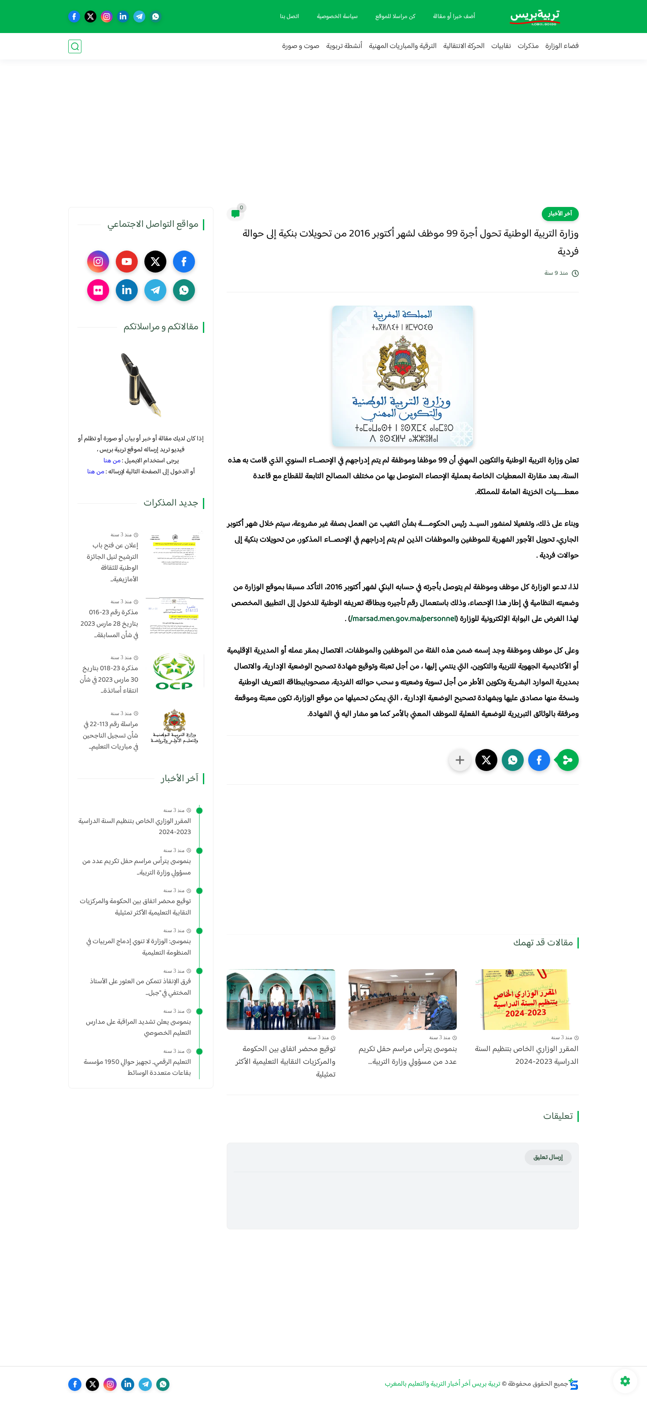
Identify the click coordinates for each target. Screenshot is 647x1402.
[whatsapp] (156, 16)
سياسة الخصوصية (337, 16)
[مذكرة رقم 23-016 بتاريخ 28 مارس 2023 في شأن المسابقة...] (174, 615)
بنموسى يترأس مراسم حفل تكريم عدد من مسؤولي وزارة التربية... (408, 1056)
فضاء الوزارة (562, 46)
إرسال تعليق (548, 1157)
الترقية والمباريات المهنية (403, 46)
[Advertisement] (323, 138)
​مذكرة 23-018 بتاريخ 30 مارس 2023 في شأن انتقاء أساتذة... (109, 680)
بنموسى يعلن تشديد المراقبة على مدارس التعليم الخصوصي (138, 1028)
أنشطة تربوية (344, 46)
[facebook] (74, 16)
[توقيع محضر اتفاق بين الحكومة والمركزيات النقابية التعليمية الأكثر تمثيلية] (281, 999)
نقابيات (501, 46)
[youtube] (127, 262)
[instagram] (107, 16)
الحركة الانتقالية (464, 46)
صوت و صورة (301, 46)
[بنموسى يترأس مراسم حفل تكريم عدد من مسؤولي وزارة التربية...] (403, 999)
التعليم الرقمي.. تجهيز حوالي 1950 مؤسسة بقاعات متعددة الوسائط (137, 1068)
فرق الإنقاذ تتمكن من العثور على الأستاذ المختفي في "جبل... (140, 987)
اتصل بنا (289, 16)
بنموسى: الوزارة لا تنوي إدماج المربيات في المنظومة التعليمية (138, 947)
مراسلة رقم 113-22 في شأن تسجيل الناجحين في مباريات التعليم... (110, 736)
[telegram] (139, 16)
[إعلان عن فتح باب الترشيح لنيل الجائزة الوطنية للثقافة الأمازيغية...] (174, 548)
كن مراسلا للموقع (395, 16)
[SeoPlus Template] (573, 1384)
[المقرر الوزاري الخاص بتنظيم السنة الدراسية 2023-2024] (524, 999)
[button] (539, 760)
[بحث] (74, 46)
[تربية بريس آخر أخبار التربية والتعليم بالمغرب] (535, 16)
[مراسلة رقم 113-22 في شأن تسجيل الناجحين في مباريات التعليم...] (174, 726)
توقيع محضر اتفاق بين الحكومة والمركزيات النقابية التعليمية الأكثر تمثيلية (285, 1062)
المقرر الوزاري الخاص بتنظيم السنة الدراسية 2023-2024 (527, 1056)
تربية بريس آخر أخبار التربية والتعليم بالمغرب (442, 1384)
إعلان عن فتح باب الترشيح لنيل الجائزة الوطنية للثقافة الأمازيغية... (112, 562)
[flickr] (98, 290)
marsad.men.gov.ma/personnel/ (403, 619)
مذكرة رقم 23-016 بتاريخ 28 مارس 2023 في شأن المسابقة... (109, 624)
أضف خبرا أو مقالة (454, 16)
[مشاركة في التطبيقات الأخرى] (460, 760)
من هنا (112, 460)
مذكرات (528, 46)
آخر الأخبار (560, 214)
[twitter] (90, 16)
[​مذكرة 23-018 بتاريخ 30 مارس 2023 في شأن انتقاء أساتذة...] (174, 671)
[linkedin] (123, 16)
